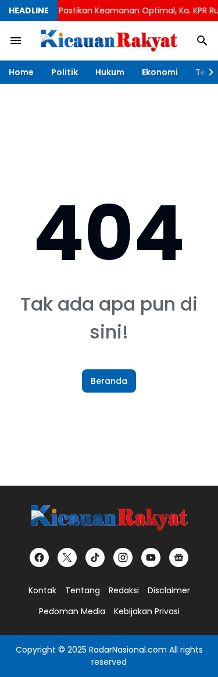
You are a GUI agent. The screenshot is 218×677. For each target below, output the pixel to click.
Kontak (42, 590)
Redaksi (124, 590)
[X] (67, 557)
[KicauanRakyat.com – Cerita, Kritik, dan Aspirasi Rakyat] (109, 41)
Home (21, 72)
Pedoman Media (72, 611)
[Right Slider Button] (206, 72)
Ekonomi (160, 72)
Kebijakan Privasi (147, 611)
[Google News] (178, 557)
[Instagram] (123, 557)
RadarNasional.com (128, 649)
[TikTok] (95, 557)
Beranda (109, 381)
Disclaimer (169, 590)
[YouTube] (150, 557)
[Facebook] (39, 557)
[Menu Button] (15, 40)
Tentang (82, 590)
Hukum (109, 72)
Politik (64, 72)
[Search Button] (202, 40)
